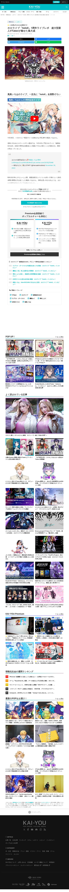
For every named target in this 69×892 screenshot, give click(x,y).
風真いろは (27, 302)
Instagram (41, 829)
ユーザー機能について (41, 862)
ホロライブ (24, 295)
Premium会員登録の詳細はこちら (34, 254)
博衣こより (43, 298)
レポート (14, 14)
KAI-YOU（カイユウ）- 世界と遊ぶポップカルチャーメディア (34, 7)
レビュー (42, 840)
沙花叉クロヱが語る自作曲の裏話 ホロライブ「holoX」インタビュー (34, 279)
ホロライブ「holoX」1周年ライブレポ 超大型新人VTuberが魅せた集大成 (33, 14)
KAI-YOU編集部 (29, 802)
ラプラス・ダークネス (18, 298)
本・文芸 (8, 851)
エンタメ (16, 854)
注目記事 (15, 840)
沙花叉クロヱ (16, 302)
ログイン (64, 2)
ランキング (22, 840)
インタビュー (50, 840)
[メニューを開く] (2, 7)
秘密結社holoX (37, 295)
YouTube (32, 829)
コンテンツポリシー (45, 802)
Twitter (24, 829)
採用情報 (45, 865)
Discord (36, 829)
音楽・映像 (45, 851)
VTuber (14, 295)
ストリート (9, 854)
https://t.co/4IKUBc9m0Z (24, 162)
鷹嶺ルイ (32, 298)
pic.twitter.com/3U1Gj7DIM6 (43, 162)
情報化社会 (8, 14)
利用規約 (51, 862)
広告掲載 (30, 862)
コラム (29, 840)
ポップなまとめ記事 (12, 843)
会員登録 (56, 2)
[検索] (66, 7)
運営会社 (36, 865)
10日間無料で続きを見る (34, 203)
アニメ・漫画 (25, 851)
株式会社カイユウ (17, 802)
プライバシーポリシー (12, 865)
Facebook (28, 829)
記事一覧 (8, 840)
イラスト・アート (35, 851)
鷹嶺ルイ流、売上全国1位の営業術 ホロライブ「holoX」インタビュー (34, 271)
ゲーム (52, 851)
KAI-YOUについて (11, 862)
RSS (45, 829)
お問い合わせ (22, 862)
